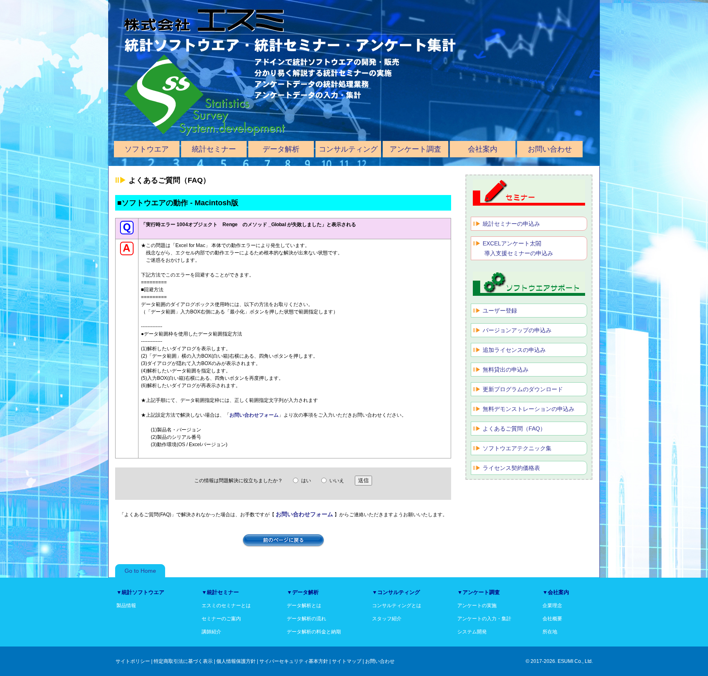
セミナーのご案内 (221, 619)
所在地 (549, 632)
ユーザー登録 (500, 310)
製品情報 (126, 605)
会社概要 (552, 619)
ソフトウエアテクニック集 (517, 448)
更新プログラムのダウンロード (523, 389)
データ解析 (281, 149)
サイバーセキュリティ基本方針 (293, 661)
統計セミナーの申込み (511, 223)
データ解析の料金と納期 (314, 632)
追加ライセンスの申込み (514, 350)
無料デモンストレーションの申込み (528, 409)
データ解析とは (304, 605)
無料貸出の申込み (506, 369)
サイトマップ (346, 661)
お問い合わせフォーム (254, 415)
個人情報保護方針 (236, 661)
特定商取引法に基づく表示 (183, 661)
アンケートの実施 (477, 605)
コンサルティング (348, 149)
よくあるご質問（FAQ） (514, 428)
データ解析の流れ (306, 619)
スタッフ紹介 (387, 619)
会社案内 (482, 149)
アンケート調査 (415, 149)
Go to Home (140, 570)
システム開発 (472, 632)
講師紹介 (211, 632)
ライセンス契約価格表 (511, 468)
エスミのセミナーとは (226, 605)
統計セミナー (214, 149)
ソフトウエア (147, 149)
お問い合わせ (550, 149)
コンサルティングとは (396, 605)
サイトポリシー (133, 661)
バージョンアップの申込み (517, 330)
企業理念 (552, 605)
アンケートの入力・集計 (484, 619)
